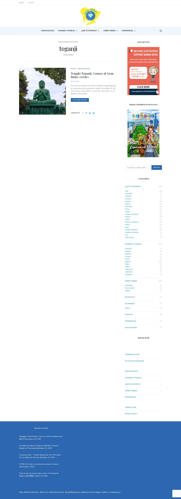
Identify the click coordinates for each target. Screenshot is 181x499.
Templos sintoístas (132, 232)
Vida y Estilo (129, 238)
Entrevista (130, 297)
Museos (128, 217)
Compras (128, 199)
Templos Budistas (84, 69)
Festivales (128, 207)
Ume (126, 235)
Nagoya (73, 69)
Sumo (127, 227)
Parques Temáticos (132, 222)
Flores (127, 209)
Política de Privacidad (134, 361)
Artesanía (128, 194)
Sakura (127, 225)
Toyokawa (128, 274)
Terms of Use (130, 408)
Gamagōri (128, 249)
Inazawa (128, 251)
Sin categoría (131, 328)
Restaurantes (130, 288)
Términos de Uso (132, 355)
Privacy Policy (131, 414)
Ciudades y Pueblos (66, 31)
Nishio (127, 264)
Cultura (127, 204)
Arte (126, 191)
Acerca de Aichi (47, 31)
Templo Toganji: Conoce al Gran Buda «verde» (92, 75)
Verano (127, 308)
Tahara (127, 267)
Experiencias (127, 31)
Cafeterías (129, 285)
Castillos (128, 196)
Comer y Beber (109, 31)
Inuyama (128, 254)
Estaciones (130, 304)
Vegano (127, 291)
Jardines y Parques (131, 214)
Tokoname (128, 269)
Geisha (127, 212)
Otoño (127, 219)
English (21, 3)
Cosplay (128, 201)
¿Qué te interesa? (89, 31)
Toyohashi (128, 272)
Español (31, 3)
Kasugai (128, 256)
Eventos (128, 315)
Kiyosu (127, 259)
